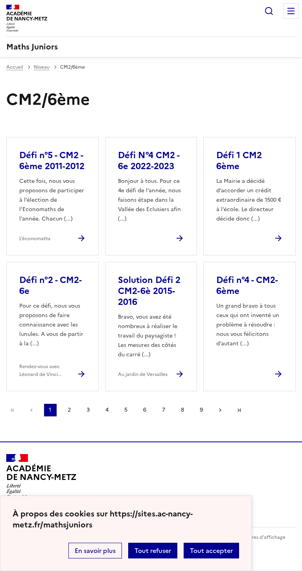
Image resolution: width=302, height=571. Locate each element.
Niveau (42, 67)
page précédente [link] (31, 410)
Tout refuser (152, 550)
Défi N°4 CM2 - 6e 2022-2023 (148, 161)
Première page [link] (12, 410)
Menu (291, 11)
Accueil (14, 67)
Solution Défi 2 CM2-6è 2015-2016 (149, 291)
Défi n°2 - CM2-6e (50, 285)
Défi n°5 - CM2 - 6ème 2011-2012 (52, 161)
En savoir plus (95, 550)
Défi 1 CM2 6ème (239, 161)
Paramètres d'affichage (258, 537)
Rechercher (269, 11)
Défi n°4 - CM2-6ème (247, 285)
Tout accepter (211, 550)
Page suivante (220, 410)
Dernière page (239, 410)
